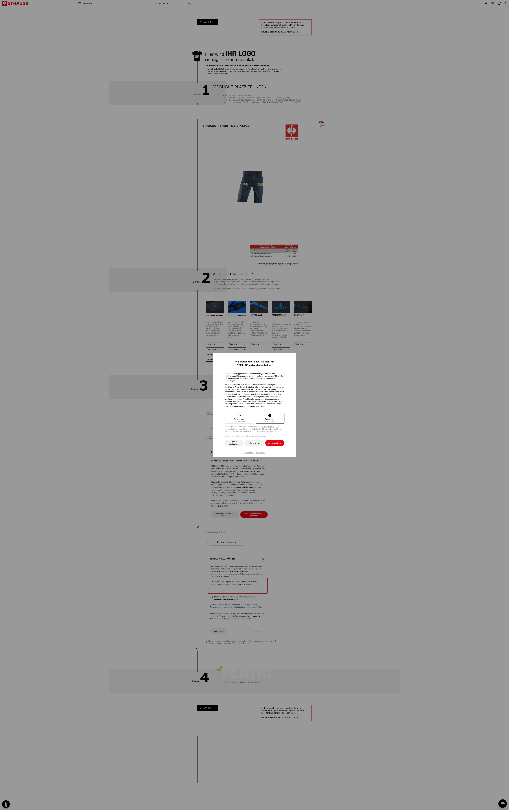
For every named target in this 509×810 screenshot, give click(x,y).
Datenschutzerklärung (256, 436)
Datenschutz (249, 453)
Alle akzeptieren (274, 443)
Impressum (260, 453)
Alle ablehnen (254, 443)
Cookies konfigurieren (234, 443)
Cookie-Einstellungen (269, 427)
